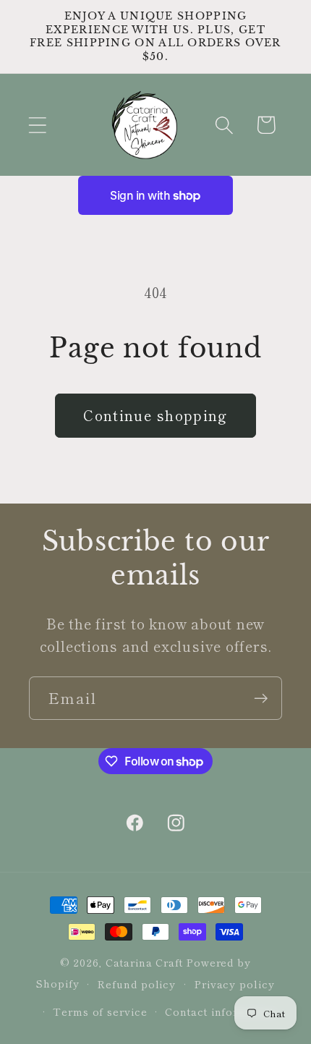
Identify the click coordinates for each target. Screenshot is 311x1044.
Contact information (220, 1011)
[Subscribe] (260, 698)
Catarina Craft (144, 961)
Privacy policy (234, 983)
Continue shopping (155, 414)
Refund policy (136, 983)
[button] (37, 124)
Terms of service (100, 1011)
